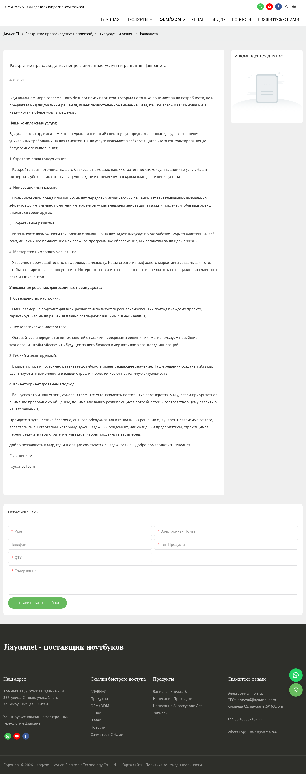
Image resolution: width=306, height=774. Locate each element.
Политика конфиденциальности (173, 764)
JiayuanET (11, 33)
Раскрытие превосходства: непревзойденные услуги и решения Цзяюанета (91, 33)
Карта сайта (133, 764)
